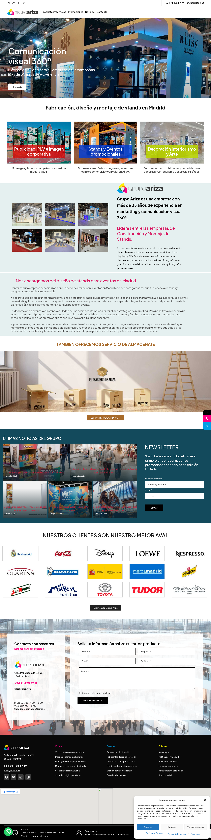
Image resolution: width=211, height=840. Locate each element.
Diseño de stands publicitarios (69, 757)
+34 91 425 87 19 (175, 2)
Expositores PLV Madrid (118, 752)
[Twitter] (13, 777)
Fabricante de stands (169, 766)
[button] (205, 799)
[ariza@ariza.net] (207, 426)
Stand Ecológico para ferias (68, 775)
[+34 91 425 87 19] (207, 418)
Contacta (17, 87)
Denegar (172, 826)
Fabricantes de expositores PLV (121, 757)
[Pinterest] (21, 777)
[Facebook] (6, 777)
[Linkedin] (28, 777)
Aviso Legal (195, 834)
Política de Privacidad (177, 834)
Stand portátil (165, 775)
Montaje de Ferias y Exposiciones (70, 761)
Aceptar (148, 826)
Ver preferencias (195, 826)
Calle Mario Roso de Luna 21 (28, 672)
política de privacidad (101, 693)
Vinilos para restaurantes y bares (70, 752)
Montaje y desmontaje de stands (70, 766)
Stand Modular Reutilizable (67, 770)
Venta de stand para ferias (171, 770)
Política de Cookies (154, 833)
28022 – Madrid (22, 676)
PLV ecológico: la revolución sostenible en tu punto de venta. (36, 472)
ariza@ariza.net (195, 2)
